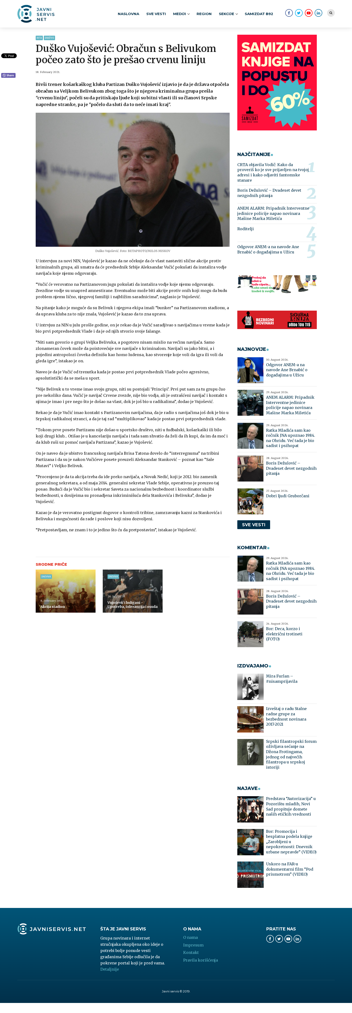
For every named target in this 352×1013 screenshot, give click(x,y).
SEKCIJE (226, 13)
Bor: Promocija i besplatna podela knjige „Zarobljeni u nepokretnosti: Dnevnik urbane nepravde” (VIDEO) (291, 841)
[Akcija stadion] (65, 591)
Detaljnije (109, 969)
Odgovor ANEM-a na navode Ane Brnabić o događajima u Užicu (268, 249)
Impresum (193, 945)
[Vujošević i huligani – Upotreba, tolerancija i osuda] (132, 591)
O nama (190, 937)
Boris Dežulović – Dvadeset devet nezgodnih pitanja (269, 193)
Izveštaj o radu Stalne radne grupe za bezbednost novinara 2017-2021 (286, 716)
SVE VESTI (156, 13)
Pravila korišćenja (200, 960)
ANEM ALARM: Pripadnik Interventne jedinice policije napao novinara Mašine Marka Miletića (273, 213)
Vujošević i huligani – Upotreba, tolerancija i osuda (133, 604)
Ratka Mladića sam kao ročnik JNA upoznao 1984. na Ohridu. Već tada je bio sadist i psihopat (290, 438)
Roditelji (245, 228)
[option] (132, 180)
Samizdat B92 (259, 13)
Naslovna (128, 13)
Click (8, 75)
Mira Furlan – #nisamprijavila (281, 679)
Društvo (49, 38)
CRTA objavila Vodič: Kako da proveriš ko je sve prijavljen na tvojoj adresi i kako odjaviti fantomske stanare (273, 172)
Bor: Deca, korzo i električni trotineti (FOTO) (284, 633)
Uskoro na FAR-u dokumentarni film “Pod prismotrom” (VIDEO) (289, 869)
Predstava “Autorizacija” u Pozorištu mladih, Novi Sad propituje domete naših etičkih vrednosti (291, 806)
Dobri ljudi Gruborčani (287, 495)
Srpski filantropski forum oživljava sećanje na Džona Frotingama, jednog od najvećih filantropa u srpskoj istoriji (291, 754)
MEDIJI (179, 13)
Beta (39, 38)
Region (204, 13)
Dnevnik (46, 576)
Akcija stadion (52, 606)
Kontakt (191, 952)
